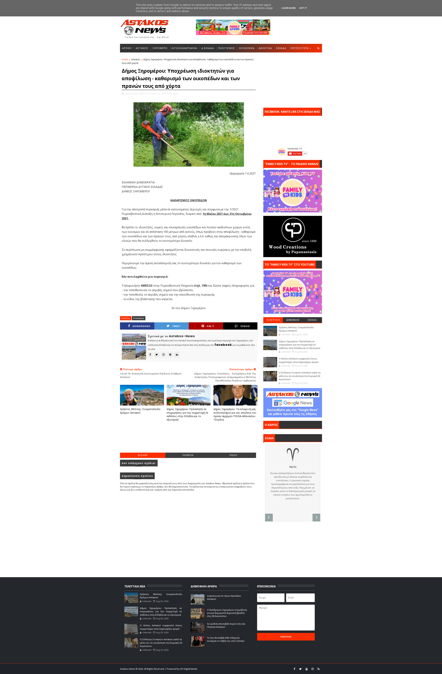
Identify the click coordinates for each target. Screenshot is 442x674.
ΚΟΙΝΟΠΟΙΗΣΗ (141, 326)
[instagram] (312, 668)
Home (125, 59)
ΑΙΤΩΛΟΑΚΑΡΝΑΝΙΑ (184, 48)
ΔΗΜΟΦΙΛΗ (292, 320)
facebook (187, 455)
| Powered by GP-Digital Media (181, 668)
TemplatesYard (223, 668)
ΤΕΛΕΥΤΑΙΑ (273, 320)
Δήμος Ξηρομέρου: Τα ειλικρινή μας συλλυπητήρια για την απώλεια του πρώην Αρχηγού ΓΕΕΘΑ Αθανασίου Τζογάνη (234, 414)
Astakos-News (128, 668)
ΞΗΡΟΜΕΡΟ (159, 48)
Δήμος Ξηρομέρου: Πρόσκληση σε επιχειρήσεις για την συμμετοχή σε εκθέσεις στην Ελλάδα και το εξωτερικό (187, 414)
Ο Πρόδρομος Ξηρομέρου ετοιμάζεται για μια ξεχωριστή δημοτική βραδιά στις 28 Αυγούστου (227, 613)
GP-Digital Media (258, 668)
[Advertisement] (189, 440)
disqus (233, 455)
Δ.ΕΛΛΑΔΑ (207, 48)
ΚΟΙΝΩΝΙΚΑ (246, 48)
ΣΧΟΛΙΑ (312, 320)
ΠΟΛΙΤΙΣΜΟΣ (226, 48)
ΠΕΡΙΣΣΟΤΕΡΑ (299, 48)
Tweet (176, 326)
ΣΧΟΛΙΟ (245, 326)
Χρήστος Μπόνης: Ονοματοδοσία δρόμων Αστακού (140, 410)
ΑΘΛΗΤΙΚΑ (265, 48)
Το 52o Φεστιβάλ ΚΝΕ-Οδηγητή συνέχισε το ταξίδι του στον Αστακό (225, 639)
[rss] (318, 668)
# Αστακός (138, 318)
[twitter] (300, 668)
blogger (142, 455)
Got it (303, 8)
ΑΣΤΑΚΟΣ (142, 48)
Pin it (210, 326)
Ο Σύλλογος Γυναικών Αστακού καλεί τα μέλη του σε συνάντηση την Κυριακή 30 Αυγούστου (299, 376)
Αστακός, (174, 93)
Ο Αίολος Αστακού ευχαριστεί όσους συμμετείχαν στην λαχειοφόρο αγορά (298, 360)
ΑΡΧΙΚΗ (127, 48)
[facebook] (294, 668)
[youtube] (306, 668)
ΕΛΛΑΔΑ (281, 48)
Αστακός (135, 59)
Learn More (288, 8)
